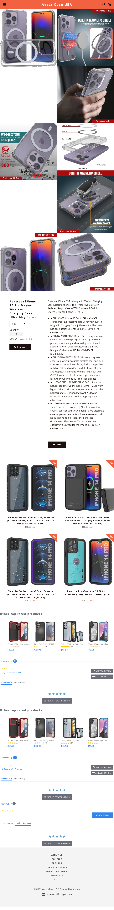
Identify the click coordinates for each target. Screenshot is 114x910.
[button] (102, 677)
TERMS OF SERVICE (57, 867)
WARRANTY (57, 875)
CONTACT (57, 859)
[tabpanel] (57, 841)
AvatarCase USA (57, 4)
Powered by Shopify (70, 889)
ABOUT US (57, 855)
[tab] (6, 683)
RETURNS (57, 863)
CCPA (57, 879)
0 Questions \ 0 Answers (12, 672)
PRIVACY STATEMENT (57, 871)
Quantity (13, 329)
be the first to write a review (57, 701)
